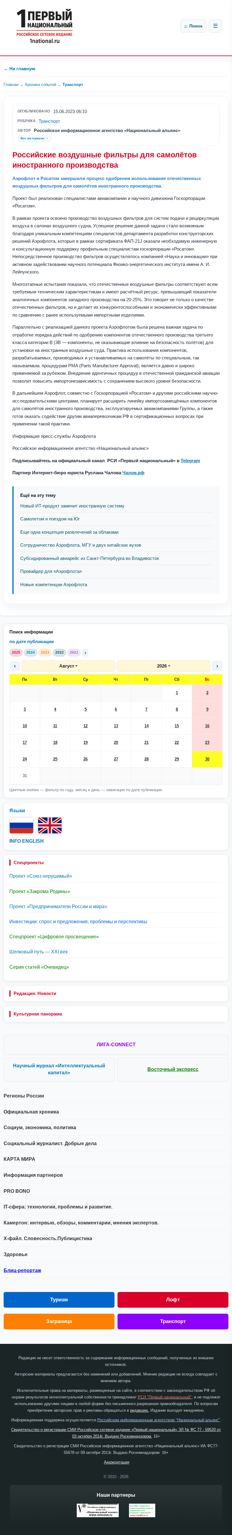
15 (177, 726)
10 (25, 726)
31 (25, 775)
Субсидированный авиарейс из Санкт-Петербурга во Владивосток (89, 558)
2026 (162, 665)
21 (146, 742)
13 (116, 726)
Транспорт (73, 84)
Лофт (173, 1300)
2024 (30, 652)
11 (55, 726)
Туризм (59, 1300)
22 (177, 742)
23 (207, 742)
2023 (45, 652)
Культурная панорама (38, 1013)
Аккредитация (116, 1462)
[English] (50, 825)
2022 (59, 652)
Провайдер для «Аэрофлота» (51, 571)
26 (85, 759)
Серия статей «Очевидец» (39, 967)
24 (25, 759)
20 (116, 742)
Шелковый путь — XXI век (38, 951)
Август (66, 665)
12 (85, 726)
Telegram (190, 460)
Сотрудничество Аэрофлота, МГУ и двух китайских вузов (80, 545)
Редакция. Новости (35, 993)
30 (207, 759)
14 (146, 726)
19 (85, 742)
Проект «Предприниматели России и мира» (58, 906)
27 (116, 759)
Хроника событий (40, 84)
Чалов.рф (133, 472)
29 (177, 759)
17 (25, 742)
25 (55, 759)
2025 (16, 652)
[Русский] (21, 825)
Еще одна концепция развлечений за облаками (69, 532)
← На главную (19, 68)
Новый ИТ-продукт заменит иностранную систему (72, 505)
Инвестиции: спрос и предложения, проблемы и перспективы (78, 921)
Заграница (59, 1321)
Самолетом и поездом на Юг (50, 518)
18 (55, 742)
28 (146, 759)
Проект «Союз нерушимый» (40, 876)
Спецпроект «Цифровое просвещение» (54, 936)
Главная (11, 84)
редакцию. (139, 1410)
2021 (74, 652)
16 (207, 726)
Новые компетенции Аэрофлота (53, 584)
